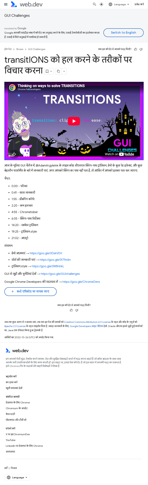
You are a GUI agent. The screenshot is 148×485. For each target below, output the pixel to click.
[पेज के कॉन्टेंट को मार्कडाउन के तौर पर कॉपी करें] (58, 71)
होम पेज (8, 49)
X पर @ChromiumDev (18, 434)
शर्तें (5, 468)
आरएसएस (10, 451)
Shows (19, 49)
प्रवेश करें (139, 4)
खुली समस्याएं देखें (14, 388)
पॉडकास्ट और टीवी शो (16, 419)
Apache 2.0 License (15, 326)
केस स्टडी (10, 414)
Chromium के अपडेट (17, 408)
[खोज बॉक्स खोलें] (94, 4)
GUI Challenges (17, 15)
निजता (14, 468)
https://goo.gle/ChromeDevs (81, 282)
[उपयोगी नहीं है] (141, 49)
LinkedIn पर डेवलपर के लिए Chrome (24, 445)
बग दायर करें (11, 382)
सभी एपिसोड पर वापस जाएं (30, 291)
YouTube (10, 440)
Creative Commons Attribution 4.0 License (87, 322)
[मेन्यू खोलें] (5, 4)
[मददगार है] (135, 49)
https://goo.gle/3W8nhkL (48, 266)
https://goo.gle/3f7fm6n (55, 260)
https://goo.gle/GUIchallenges (60, 274)
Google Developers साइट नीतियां (86, 326)
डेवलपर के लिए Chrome (18, 402)
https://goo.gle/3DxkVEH (46, 253)
